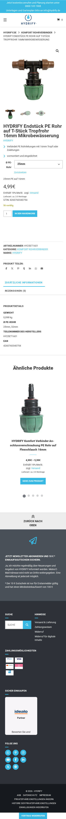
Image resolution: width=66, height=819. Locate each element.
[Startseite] (33, 20)
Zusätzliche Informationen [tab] (24, 282)
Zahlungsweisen (43, 627)
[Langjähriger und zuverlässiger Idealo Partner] (21, 734)
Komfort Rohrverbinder (36, 32)
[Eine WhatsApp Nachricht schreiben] (8, 753)
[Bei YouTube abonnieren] (8, 760)
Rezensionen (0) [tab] (15, 290)
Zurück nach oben (33, 523)
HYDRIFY (8, 140)
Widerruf (39, 631)
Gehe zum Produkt (33, 481)
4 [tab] (37, 495)
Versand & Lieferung (45, 622)
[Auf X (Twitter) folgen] (8, 767)
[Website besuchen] (16, 767)
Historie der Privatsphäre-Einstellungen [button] (34, 803)
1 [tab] (24, 495)
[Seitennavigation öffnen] (9, 19)
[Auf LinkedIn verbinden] (23, 760)
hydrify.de (9, 32)
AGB (19, 795)
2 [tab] (28, 495)
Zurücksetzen (20, 172)
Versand (34, 192)
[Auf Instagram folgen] (23, 753)
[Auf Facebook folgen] (16, 760)
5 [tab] (42, 495)
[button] (57, 51)
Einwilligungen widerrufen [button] (34, 807)
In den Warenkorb (25, 213)
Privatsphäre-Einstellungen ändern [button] (34, 799)
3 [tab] (33, 495)
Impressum (45, 795)
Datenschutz (30, 795)
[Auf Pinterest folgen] (16, 753)
